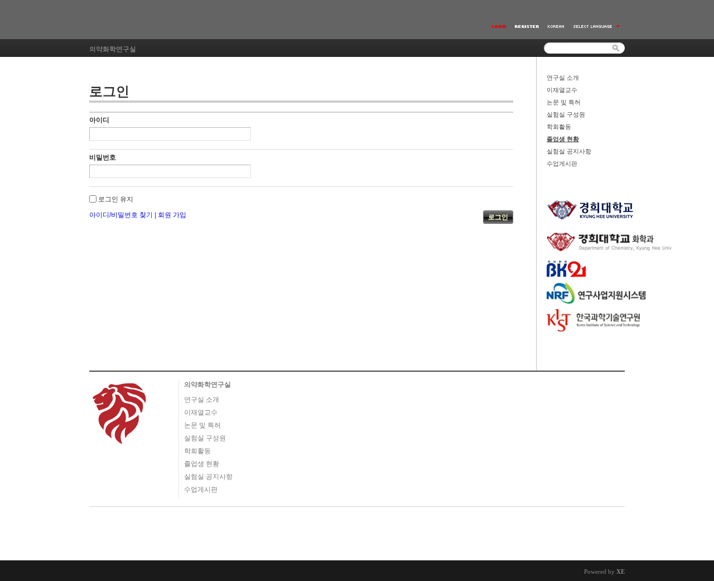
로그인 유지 (115, 199)
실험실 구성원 (566, 114)
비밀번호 (102, 157)
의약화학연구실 (207, 384)
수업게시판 (562, 163)
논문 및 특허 (564, 102)
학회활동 (559, 126)
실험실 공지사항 (569, 151)
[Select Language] (597, 26)
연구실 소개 (563, 77)
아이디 (99, 120)
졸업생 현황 (563, 139)
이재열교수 (562, 90)
